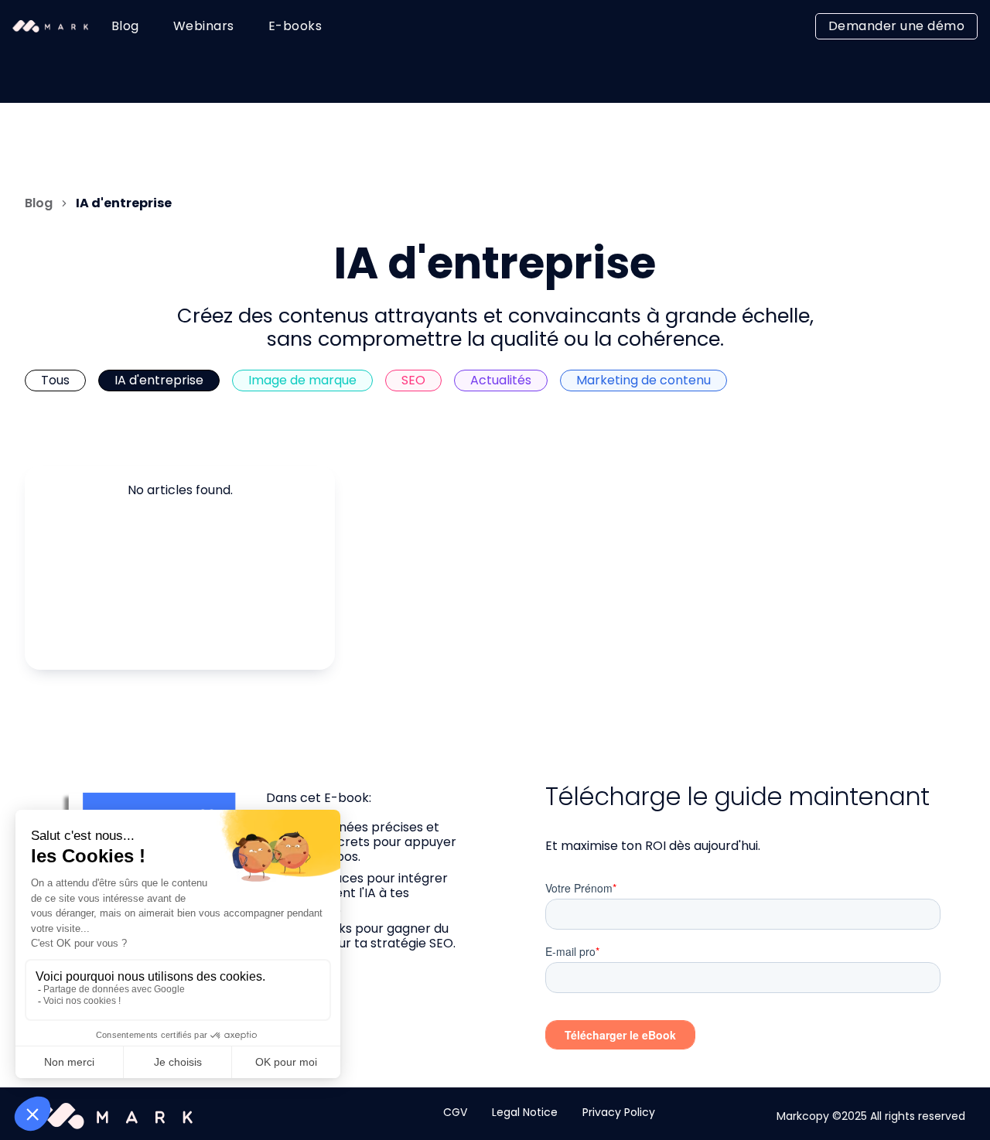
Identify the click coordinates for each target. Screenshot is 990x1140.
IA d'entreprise (124, 203)
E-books (295, 26)
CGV (455, 1112)
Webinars (203, 26)
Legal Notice (525, 1112)
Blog (125, 26)
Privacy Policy (618, 1112)
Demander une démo (896, 26)
